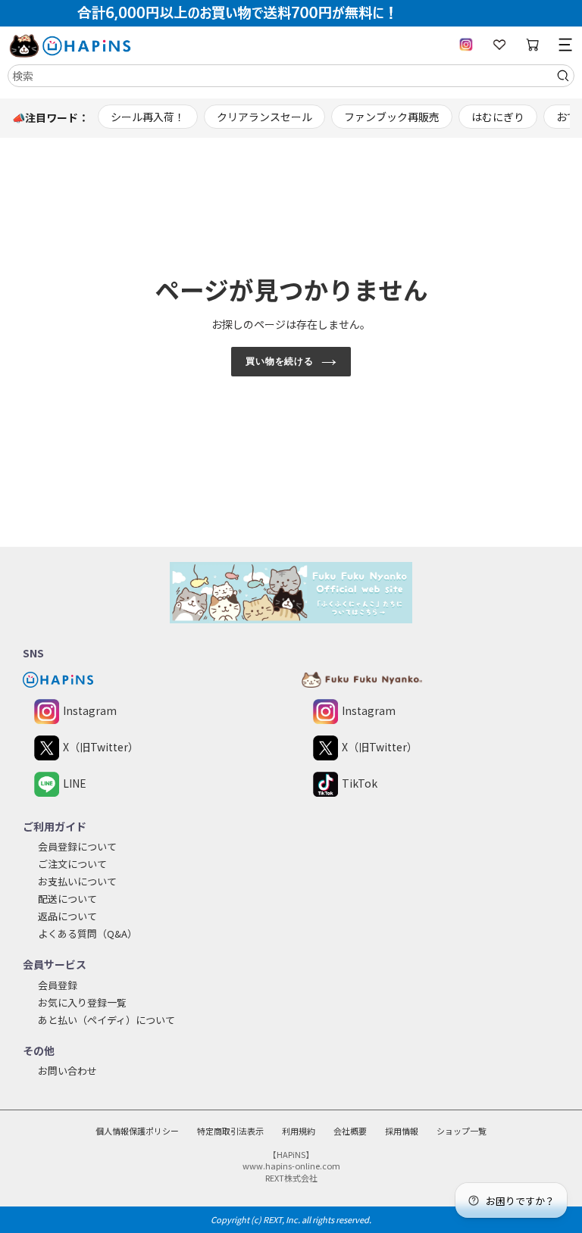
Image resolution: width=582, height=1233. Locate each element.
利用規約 (298, 1131)
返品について (67, 916)
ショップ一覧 (461, 1131)
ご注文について (72, 864)
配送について (67, 899)
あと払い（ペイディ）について (106, 1020)
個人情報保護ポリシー (137, 1131)
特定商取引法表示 (230, 1131)
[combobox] (291, 75)
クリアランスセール (264, 116)
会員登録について (77, 846)
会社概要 (350, 1131)
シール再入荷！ (148, 116)
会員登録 (57, 985)
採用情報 (401, 1131)
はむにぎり (497, 116)
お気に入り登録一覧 (82, 1002)
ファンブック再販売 (392, 116)
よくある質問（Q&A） (87, 933)
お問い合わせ (67, 1070)
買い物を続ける (280, 361)
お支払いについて (77, 881)
